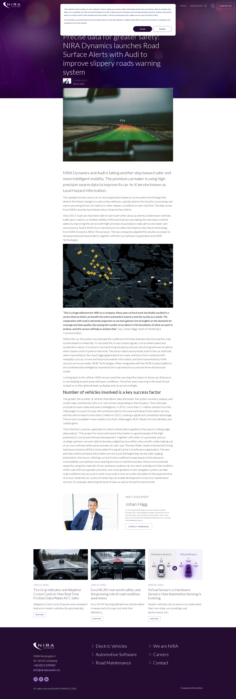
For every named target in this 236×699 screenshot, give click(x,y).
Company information (192, 688)
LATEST (183, 6)
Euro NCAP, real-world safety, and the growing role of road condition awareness (115, 594)
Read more (40, 615)
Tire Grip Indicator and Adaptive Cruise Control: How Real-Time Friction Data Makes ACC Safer (57, 594)
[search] (213, 6)
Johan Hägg (80, 80)
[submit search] (213, 6)
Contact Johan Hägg (138, 527)
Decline (162, 29)
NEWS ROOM (196, 6)
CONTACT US (225, 6)
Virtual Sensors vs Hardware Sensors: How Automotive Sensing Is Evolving (174, 594)
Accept (143, 29)
